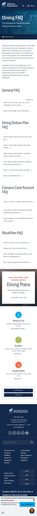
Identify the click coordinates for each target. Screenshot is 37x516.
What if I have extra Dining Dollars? (17, 170)
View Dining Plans (17, 297)
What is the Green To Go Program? (16, 111)
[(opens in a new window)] (10, 433)
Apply (27, 471)
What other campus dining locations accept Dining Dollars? (17, 155)
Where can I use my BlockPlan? (15, 248)
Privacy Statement (19, 425)
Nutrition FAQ (18, 390)
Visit (26, 475)
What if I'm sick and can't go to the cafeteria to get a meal (16, 104)
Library (6, 478)
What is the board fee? (12, 176)
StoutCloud (24, 460)
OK (3, 512)
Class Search (24, 458)
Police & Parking (9, 481)
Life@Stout (7, 455)
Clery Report (7, 483)
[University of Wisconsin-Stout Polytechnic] (18, 411)
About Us (6, 463)
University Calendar (9, 476)
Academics (7, 453)
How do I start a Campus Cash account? (18, 201)
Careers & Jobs (8, 473)
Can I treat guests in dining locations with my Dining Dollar (17, 163)
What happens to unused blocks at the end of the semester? (18, 255)
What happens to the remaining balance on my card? (18, 220)
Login (27, 483)
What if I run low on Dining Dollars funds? (17, 146)
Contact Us (18, 395)
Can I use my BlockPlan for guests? (17, 262)
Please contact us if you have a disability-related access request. (17, 495)
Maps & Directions (26, 455)
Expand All (29, 99)
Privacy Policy (10, 500)
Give (26, 479)
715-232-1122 (19, 417)
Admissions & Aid (9, 450)
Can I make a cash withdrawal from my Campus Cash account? (18, 211)
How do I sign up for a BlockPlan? (16, 242)
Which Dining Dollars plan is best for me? (18, 138)
